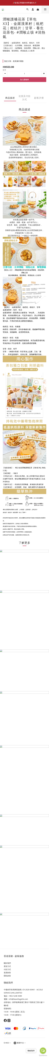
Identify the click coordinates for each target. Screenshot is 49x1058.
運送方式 (7, 966)
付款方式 (7, 969)
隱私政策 (7, 975)
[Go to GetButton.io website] (43, 1055)
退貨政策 (7, 972)
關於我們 (7, 963)
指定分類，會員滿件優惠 (13, 61)
